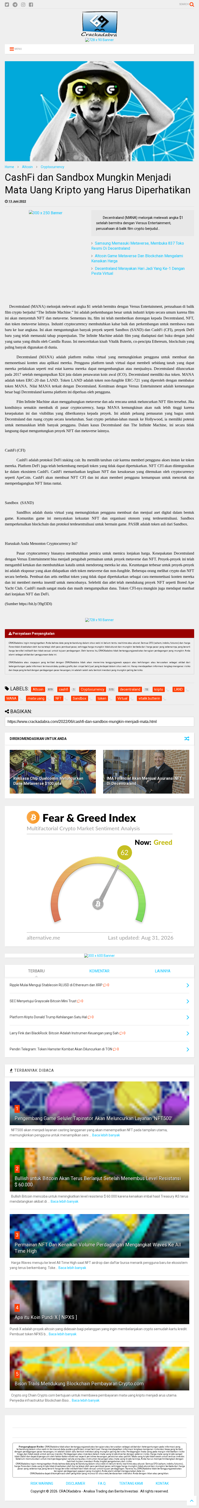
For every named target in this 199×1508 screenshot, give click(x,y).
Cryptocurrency (52, 167)
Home (9, 167)
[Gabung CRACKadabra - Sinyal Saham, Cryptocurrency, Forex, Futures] (99, 40)
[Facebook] (31, 4)
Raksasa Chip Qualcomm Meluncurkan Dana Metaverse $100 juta (48, 781)
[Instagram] (23, 4)
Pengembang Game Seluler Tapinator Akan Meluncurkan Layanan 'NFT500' (93, 1118)
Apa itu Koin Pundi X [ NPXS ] (46, 1317)
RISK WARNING (42, 1483)
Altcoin (27, 167)
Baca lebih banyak (106, 1135)
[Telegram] (15, 4)
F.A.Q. (102, 1483)
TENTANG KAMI (131, 1483)
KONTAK (162, 1483)
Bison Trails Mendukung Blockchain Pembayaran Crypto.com (79, 1384)
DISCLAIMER (75, 1483)
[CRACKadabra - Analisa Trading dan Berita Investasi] (99, 34)
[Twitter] (7, 4)
